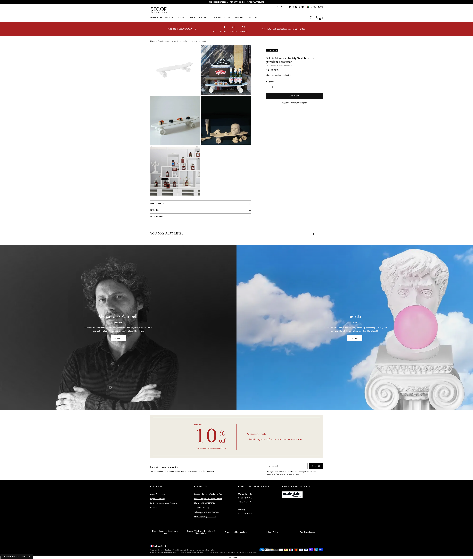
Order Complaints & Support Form (208, 498)
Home (152, 41)
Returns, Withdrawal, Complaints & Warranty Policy (201, 532)
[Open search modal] (311, 17)
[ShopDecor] (159, 10)
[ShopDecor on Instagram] (293, 7)
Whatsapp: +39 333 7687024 (206, 512)
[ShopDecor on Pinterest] (296, 7)
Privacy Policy (272, 532)
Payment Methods (157, 498)
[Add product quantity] (276, 86)
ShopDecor (168, 550)
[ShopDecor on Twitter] (299, 7)
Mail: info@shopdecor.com (205, 516)
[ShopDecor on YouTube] (302, 7)
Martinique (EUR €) (159, 546)
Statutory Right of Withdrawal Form (208, 494)
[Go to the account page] (316, 17)
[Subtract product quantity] (268, 86)
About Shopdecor (157, 494)
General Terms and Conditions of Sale (165, 532)
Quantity (269, 81)
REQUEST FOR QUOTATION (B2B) (294, 103)
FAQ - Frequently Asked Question (163, 503)
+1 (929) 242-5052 (202, 507)
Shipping (270, 75)
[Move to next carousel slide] (321, 234)
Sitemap (153, 507)
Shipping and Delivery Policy (236, 532)
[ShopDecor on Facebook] (290, 7)
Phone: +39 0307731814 (204, 503)
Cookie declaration (307, 532)
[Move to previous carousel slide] (315, 234)
